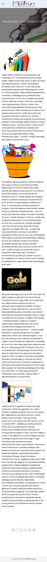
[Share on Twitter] (21, 530)
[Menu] (3, 4)
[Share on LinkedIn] (34, 530)
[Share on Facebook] (17, 530)
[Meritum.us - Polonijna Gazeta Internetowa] (23, 4)
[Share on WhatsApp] (13, 530)
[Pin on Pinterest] (30, 530)
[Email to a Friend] (25, 530)
